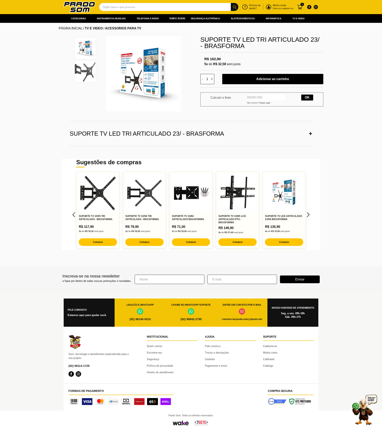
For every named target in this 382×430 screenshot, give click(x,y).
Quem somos (154, 346)
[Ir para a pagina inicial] (79, 7)
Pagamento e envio (216, 365)
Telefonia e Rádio (148, 18)
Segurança (153, 359)
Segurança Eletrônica (205, 18)
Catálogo (268, 365)
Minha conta (270, 352)
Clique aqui (264, 103)
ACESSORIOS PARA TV (123, 28)
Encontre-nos (154, 352)
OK (307, 97)
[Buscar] (234, 7)
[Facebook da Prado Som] (309, 7)
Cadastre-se (270, 346)
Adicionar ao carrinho (272, 79)
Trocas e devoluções (217, 352)
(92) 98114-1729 (79, 365)
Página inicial (70, 28)
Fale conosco (212, 346)
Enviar (299, 279)
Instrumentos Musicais (111, 18)
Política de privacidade (160, 365)
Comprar (98, 242)
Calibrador (269, 359)
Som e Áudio (177, 18)
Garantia (210, 359)
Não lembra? (258, 103)
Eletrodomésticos (243, 18)
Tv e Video (298, 18)
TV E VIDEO (94, 28)
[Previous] (74, 215)
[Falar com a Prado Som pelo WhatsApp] (364, 409)
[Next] (308, 215)
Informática (273, 18)
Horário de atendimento (160, 372)
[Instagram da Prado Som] (316, 7)
